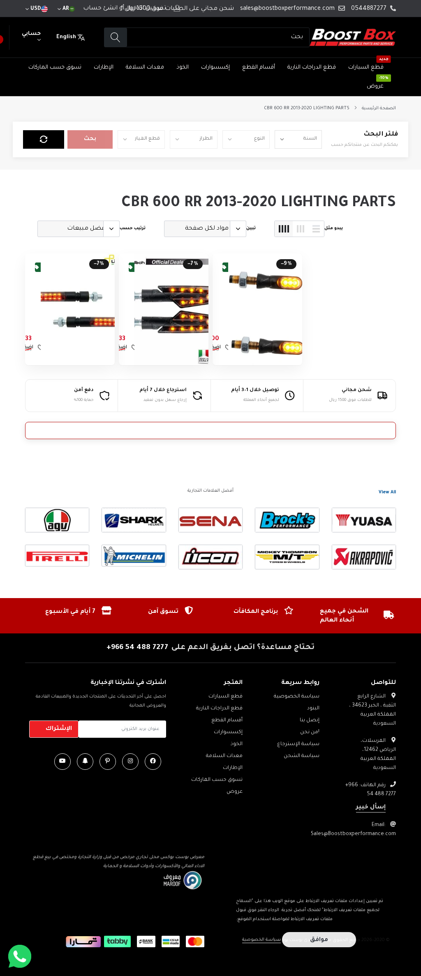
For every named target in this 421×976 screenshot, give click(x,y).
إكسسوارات (215, 67)
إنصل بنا (309, 720)
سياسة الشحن (301, 756)
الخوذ (182, 67)
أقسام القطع (258, 67)
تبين (251, 228)
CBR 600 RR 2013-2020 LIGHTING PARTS (306, 108)
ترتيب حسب (133, 228)
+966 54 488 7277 (137, 648)
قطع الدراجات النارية (311, 67)
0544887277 (368, 9)
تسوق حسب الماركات (54, 67)
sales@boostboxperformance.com (287, 9)
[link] (265, 309)
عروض (375, 86)
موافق (319, 940)
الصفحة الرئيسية (379, 108)
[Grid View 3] (300, 229)
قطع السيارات (366, 67)
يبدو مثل (333, 228)
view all (387, 492)
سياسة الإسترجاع (298, 744)
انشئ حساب (100, 8)
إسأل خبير (371, 807)
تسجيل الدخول (146, 8)
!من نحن (309, 732)
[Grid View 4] (284, 229)
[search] (115, 37)
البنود (313, 708)
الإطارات (103, 67)
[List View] (316, 229)
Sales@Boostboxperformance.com (353, 834)
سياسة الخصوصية (296, 697)
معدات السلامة (145, 67)
